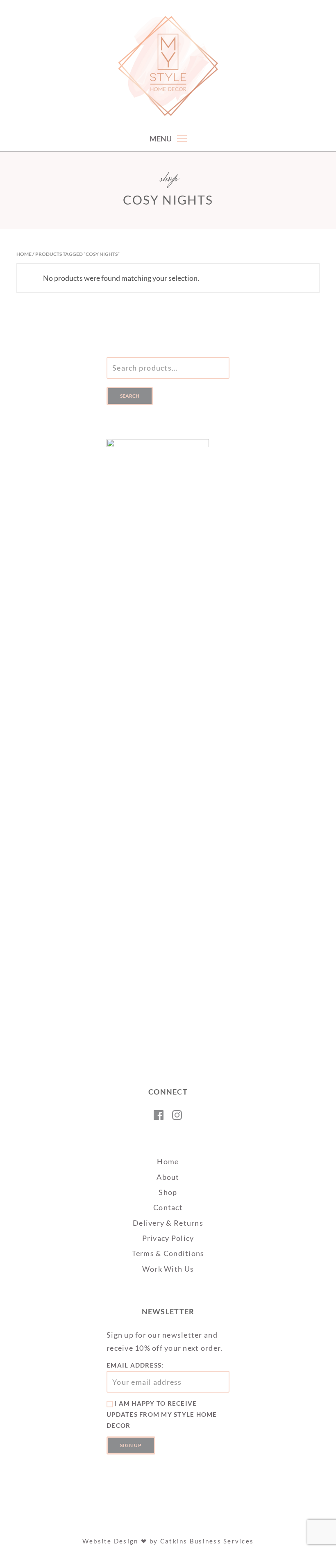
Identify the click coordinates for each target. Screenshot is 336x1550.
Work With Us (168, 1268)
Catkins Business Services (207, 1541)
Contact (168, 1207)
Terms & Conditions (168, 1253)
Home (24, 254)
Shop (168, 1192)
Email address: (135, 1365)
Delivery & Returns (168, 1222)
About (168, 1176)
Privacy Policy (168, 1238)
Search (129, 396)
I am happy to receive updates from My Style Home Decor (162, 1414)
